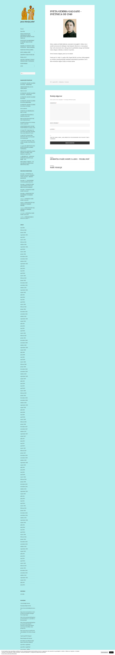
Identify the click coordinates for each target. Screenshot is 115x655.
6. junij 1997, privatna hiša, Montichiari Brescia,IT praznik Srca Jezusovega (27, 137)
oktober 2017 (23, 431)
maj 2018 (22, 414)
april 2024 (22, 249)
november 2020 (24, 342)
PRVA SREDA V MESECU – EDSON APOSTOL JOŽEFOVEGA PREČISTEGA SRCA (27, 163)
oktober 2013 (23, 546)
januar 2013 (23, 568)
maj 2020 (22, 357)
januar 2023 (23, 280)
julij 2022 (22, 294)
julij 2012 (22, 582)
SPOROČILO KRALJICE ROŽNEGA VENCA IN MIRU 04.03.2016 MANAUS (27, 186)
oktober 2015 (23, 489)
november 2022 (24, 285)
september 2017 (24, 433)
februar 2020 (23, 364)
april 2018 (22, 417)
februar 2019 (23, 393)
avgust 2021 (23, 321)
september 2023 (24, 263)
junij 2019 (22, 383)
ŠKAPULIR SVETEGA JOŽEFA (26, 49)
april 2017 (22, 445)
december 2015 (23, 484)
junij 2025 (22, 237)
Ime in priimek (54, 123)
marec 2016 (23, 477)
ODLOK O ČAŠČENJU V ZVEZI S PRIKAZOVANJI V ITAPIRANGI (27, 60)
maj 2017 (22, 443)
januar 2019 (23, 395)
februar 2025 (23, 242)
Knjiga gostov (23, 57)
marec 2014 (23, 534)
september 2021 (24, 318)
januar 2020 (23, 366)
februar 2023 (23, 278)
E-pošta (52, 129)
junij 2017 (22, 441)
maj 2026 (22, 227)
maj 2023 (22, 271)
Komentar (53, 103)
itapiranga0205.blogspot (26, 636)
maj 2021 (22, 328)
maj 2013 (22, 558)
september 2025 (24, 235)
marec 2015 (23, 505)
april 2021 (22, 330)
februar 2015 (23, 508)
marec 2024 (23, 251)
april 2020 (22, 359)
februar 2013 (23, 565)
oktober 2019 (23, 374)
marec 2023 (23, 275)
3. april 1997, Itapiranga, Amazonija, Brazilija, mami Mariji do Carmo (27, 142)
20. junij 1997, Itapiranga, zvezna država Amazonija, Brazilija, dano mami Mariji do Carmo (27, 131)
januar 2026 (23, 232)
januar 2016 (23, 481)
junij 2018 (22, 412)
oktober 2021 (23, 316)
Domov (22, 29)
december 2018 (23, 398)
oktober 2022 (23, 287)
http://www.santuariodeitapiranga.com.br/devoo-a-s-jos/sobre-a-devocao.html (27, 619)
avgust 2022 (23, 292)
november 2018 (24, 400)
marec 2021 (23, 333)
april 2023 (22, 273)
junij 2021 (22, 326)
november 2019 (24, 371)
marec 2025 (23, 239)
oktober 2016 (23, 460)
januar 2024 (23, 254)
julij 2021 (22, 323)
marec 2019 (23, 390)
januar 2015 (23, 510)
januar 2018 (23, 424)
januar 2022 (23, 309)
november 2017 (24, 429)
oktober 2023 (23, 261)
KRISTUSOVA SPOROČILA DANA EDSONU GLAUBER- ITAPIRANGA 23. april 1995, (27, 153)
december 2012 (23, 570)
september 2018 (24, 405)
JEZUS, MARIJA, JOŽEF (25, 52)
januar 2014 (23, 539)
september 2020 (24, 347)
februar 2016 (23, 479)
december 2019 (23, 369)
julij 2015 (22, 496)
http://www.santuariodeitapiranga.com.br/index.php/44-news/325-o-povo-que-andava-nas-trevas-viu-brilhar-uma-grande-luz (27, 625)
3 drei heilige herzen (25, 603)
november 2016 (24, 457)
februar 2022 (23, 306)
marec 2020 (23, 362)
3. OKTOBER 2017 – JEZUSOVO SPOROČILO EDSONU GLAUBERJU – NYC (27, 158)
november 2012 (24, 573)
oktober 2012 (23, 575)
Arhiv (21, 66)
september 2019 (24, 376)
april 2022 (22, 302)
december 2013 (23, 541)
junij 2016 (22, 469)
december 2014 (23, 513)
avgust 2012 (23, 580)
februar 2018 (23, 422)
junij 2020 (22, 354)
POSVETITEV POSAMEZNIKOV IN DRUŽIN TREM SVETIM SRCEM (27, 42)
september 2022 (24, 290)
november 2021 (24, 314)
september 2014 (24, 520)
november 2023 (24, 259)
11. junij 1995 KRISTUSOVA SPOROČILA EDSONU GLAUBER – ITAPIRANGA (27, 147)
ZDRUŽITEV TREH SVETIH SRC (27, 54)
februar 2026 (23, 230)
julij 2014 (22, 525)
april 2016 (22, 474)
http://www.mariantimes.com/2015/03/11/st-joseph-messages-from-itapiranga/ (27, 613)
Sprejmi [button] (111, 652)
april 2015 (22, 503)
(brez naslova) (23, 108)
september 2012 (24, 577)
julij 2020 (22, 352)
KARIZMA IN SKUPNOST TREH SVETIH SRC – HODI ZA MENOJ (27, 46)
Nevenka (22, 173)
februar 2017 (23, 450)
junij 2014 (22, 527)
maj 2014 (22, 529)
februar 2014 (23, 537)
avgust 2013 (23, 551)
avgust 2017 (23, 436)
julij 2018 (22, 410)
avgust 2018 (23, 407)
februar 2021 (23, 335)
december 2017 (23, 426)
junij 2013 (22, 556)
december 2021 (23, 311)
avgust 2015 (23, 493)
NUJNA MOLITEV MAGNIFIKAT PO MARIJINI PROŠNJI (27, 195)
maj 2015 (22, 501)
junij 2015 (22, 498)
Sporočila (22, 31)
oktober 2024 (23, 244)
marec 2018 (23, 419)
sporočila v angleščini (25, 644)
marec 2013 (23, 563)
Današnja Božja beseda (25, 605)
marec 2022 (23, 304)
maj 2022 (22, 299)
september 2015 (24, 491)
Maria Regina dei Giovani (26, 638)
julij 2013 (22, 553)
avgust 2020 (23, 350)
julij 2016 (22, 467)
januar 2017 (23, 453)
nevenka (22, 594)
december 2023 (23, 256)
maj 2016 (22, 472)
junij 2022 (22, 297)
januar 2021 (23, 338)
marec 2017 (23, 448)
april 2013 (22, 561)
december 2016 (23, 455)
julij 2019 (22, 381)
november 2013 (24, 544)
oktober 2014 (23, 517)
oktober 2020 (23, 345)
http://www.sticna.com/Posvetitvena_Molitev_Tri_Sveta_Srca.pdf (27, 632)
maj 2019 (22, 386)
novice (67, 82)
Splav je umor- (23, 90)
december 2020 (23, 340)
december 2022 (23, 282)
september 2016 (24, 462)
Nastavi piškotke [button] (104, 652)
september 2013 (24, 549)
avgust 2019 (23, 378)
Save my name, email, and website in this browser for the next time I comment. (69, 138)
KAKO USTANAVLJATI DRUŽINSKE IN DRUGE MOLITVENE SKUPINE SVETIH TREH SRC (27, 36)
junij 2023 (22, 268)
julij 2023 (22, 266)
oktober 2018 (23, 402)
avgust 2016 (23, 465)
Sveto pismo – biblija (25, 649)
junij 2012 (22, 584)
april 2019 (22, 388)
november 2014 (24, 515)
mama (21, 202)
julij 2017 (22, 438)
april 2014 (22, 532)
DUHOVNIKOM (23, 63)
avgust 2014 (23, 522)
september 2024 (24, 247)
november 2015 (24, 486)
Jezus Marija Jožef (27, 22)
